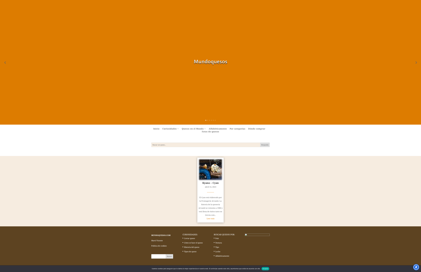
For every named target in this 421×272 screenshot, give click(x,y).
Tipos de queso (190, 251)
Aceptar (265, 268)
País (217, 238)
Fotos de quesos (210, 132)
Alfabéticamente (218, 129)
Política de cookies (159, 246)
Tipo (217, 247)
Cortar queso (189, 238)
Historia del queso (191, 247)
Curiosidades (169, 129)
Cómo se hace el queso (193, 243)
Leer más (210, 218)
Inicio (156, 129)
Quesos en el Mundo (193, 129)
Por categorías (237, 129)
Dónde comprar (256, 129)
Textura (218, 243)
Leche (217, 251)
